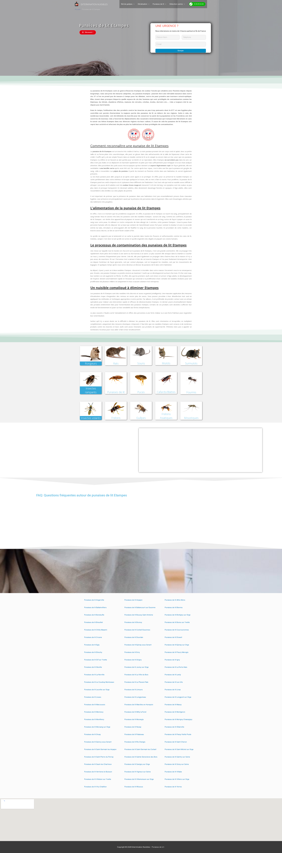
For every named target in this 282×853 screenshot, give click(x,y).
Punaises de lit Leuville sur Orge (96, 690)
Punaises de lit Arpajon (133, 600)
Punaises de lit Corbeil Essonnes (137, 630)
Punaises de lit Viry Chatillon (95, 787)
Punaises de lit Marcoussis (94, 704)
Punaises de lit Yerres (173, 787)
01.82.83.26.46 (199, 4)
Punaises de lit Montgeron (175, 712)
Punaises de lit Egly (91, 645)
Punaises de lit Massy (173, 704)
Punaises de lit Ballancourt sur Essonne (139, 607)
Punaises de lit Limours (133, 690)
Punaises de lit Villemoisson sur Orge (139, 779)
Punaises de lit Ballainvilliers (95, 607)
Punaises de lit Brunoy (133, 622)
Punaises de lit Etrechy (93, 652)
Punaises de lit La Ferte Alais (176, 667)
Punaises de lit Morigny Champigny (178, 719)
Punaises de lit (158, 4)
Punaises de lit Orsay (92, 734)
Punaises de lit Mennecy (93, 712)
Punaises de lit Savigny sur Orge (137, 764)
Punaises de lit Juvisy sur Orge (136, 667)
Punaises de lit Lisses (92, 697)
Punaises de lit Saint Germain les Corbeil (140, 749)
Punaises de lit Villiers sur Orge (177, 779)
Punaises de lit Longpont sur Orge (178, 697)
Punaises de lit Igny (172, 660)
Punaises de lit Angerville (94, 600)
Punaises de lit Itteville (93, 667)
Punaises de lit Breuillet (93, 622)
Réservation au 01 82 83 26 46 (142, 466)
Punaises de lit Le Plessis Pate (136, 682)
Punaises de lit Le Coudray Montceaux (99, 682)
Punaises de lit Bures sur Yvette (177, 622)
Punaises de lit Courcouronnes (177, 630)
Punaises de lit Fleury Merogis (176, 652)
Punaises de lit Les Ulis (174, 682)
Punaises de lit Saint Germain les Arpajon (100, 749)
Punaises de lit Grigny (133, 660)
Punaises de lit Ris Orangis (134, 742)
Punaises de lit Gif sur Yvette (95, 660)
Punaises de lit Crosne (93, 637)
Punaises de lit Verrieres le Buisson (98, 772)
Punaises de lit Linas (173, 690)
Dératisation (142, 4)
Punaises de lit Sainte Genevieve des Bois (140, 757)
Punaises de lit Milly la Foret (135, 712)
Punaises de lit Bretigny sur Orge (177, 615)
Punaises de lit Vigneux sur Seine (137, 772)
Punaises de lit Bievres (174, 607)
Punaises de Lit (158, 847)
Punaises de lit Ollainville (174, 727)
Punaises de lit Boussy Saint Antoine (138, 615)
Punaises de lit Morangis (134, 719)
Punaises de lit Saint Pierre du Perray (98, 757)
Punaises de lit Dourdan (133, 637)
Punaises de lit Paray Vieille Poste (178, 734)
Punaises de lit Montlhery (94, 719)
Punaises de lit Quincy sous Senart (97, 742)
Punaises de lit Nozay (132, 727)
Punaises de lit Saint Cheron (176, 742)
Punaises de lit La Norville (94, 675)
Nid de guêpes (126, 4)
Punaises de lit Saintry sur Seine (177, 757)
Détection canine (176, 4)
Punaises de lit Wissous (133, 787)
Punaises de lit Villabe (173, 772)
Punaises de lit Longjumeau (135, 697)
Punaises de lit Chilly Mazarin (95, 630)
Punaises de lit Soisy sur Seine (177, 764)
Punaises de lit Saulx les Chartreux (98, 764)
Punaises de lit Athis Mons (175, 600)
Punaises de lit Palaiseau (134, 734)
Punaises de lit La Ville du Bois (136, 675)
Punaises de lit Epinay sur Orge (177, 645)
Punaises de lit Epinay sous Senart (137, 645)
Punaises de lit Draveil (173, 637)
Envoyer (181, 51)
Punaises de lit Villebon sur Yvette (97, 779)
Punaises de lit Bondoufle (94, 615)
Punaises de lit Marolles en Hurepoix (138, 704)
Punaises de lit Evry (132, 652)
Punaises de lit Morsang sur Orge (97, 727)
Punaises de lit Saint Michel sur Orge (179, 749)
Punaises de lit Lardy (173, 675)
